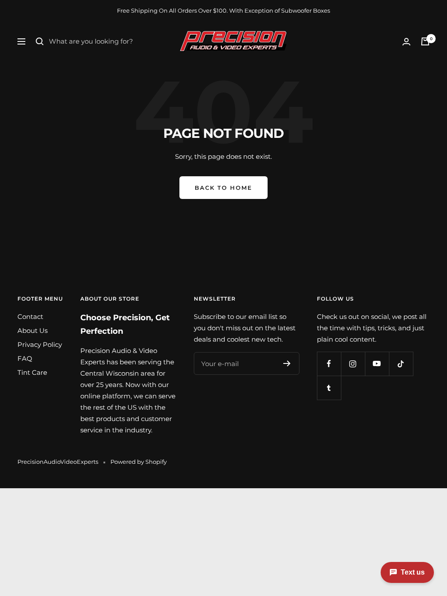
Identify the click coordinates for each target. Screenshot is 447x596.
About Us (32, 330)
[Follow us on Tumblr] (329, 388)
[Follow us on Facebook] (329, 364)
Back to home (223, 187)
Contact (30, 316)
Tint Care (32, 372)
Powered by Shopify (138, 461)
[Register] (287, 363)
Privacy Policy (39, 344)
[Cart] (425, 41)
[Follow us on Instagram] (353, 364)
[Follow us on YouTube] (377, 364)
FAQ (24, 358)
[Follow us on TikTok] (401, 364)
